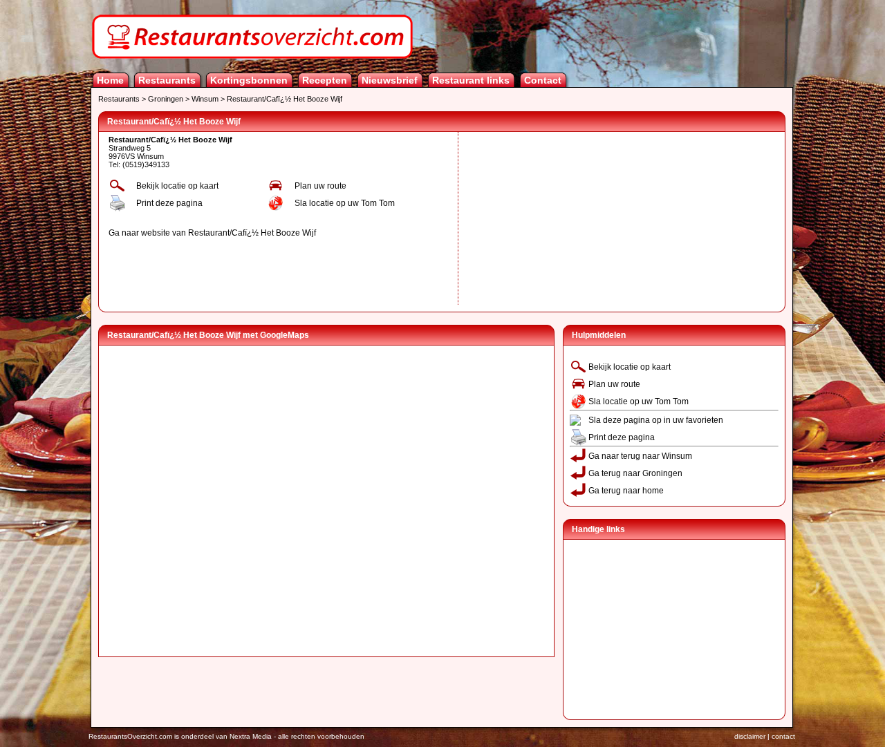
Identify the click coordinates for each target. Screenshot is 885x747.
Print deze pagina (169, 203)
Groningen (165, 99)
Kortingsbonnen (249, 80)
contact (783, 736)
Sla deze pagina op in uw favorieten (655, 420)
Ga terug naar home (626, 490)
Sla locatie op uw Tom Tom (345, 203)
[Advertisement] (565, 218)
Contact (542, 80)
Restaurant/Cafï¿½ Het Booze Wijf (284, 99)
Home (110, 80)
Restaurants (167, 80)
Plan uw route (320, 186)
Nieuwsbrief (390, 80)
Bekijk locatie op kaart (177, 186)
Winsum (205, 99)
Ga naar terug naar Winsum (640, 456)
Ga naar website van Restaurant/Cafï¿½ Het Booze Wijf (212, 233)
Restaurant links (471, 80)
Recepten (324, 80)
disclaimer (749, 736)
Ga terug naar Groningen (635, 473)
